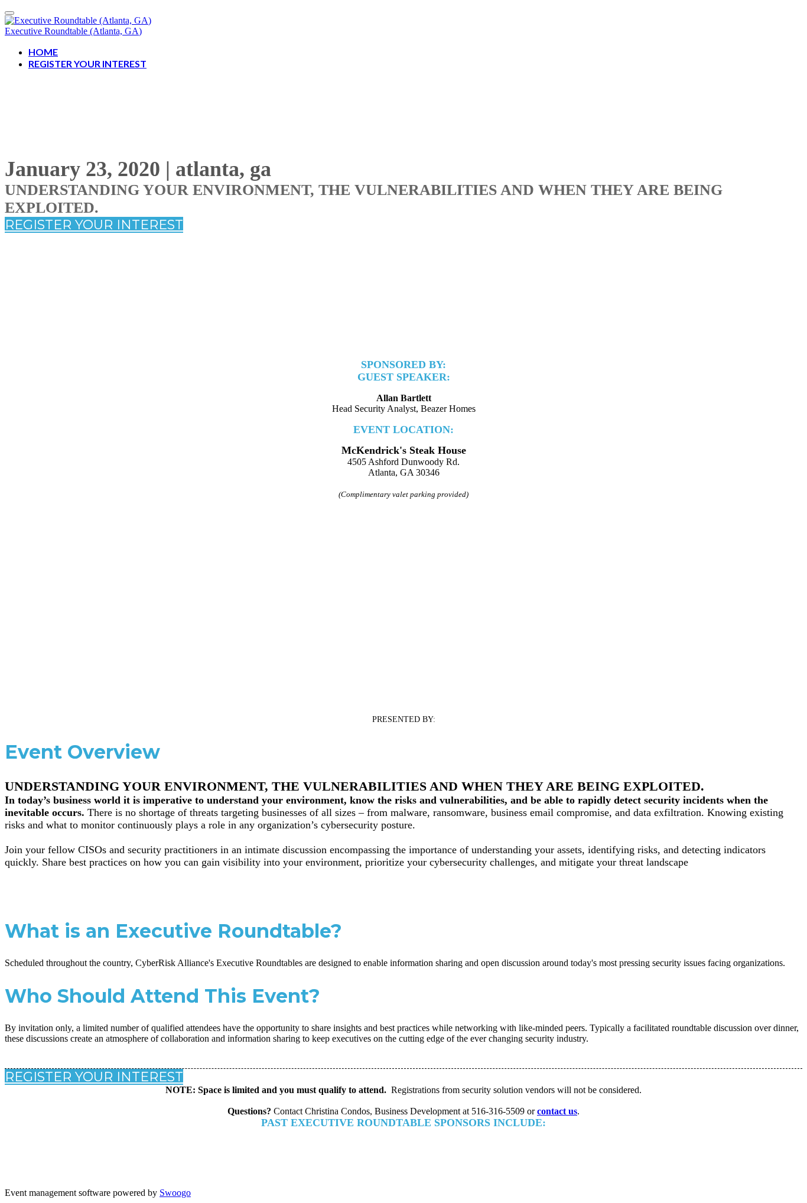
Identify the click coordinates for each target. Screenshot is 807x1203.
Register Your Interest (87, 63)
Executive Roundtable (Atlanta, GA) (73, 31)
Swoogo (175, 1193)
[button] (94, 225)
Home (43, 51)
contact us (557, 1111)
